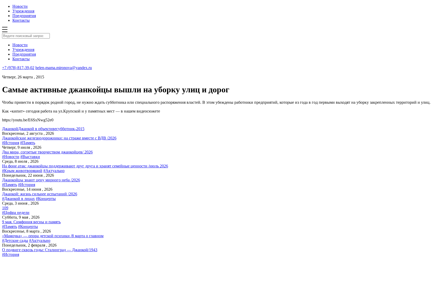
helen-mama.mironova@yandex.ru (63, 67)
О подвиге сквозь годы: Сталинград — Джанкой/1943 (49, 250)
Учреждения (23, 11)
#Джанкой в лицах (18, 198)
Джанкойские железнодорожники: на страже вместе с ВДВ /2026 (59, 138)
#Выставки (30, 156)
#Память (27, 142)
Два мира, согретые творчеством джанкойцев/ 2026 (47, 152)
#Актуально (54, 170)
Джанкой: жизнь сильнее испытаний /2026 (39, 194)
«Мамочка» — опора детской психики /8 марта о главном (52, 236)
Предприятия (24, 15)
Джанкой (10, 129)
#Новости (10, 156)
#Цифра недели (15, 212)
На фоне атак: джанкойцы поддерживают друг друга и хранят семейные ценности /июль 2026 (85, 166)
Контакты (21, 20)
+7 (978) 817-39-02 (18, 67)
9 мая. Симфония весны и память (31, 222)
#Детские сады (15, 240)
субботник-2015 (70, 129)
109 (5, 208)
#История (10, 142)
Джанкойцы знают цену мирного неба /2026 (41, 180)
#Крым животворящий (22, 170)
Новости (20, 6)
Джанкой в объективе (37, 129)
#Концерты (46, 198)
